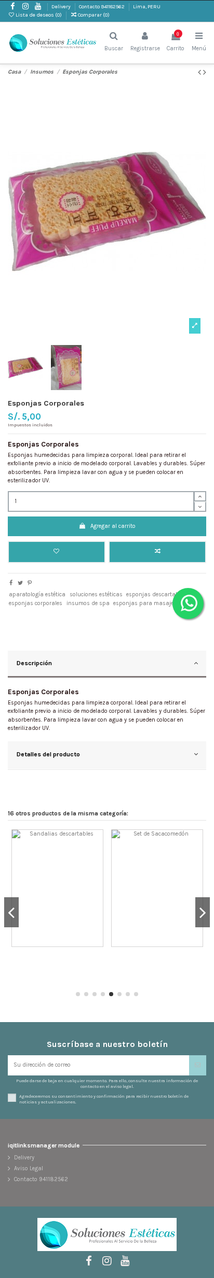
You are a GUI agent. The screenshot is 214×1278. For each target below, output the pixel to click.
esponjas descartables (156, 594)
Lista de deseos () (39, 15)
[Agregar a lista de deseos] (56, 552)
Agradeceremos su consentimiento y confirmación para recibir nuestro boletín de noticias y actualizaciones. (104, 1099)
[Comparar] (96, 860)
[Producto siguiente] (204, 72)
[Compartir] (10, 583)
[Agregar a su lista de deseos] (96, 843)
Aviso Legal (28, 1168)
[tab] (107, 665)
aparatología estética (37, 594)
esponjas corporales (35, 603)
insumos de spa (88, 603)
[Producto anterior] (200, 72)
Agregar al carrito (113, 526)
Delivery (61, 7)
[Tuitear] (20, 583)
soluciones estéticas (96, 594)
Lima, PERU (146, 7)
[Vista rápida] (96, 876)
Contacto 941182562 (102, 7)
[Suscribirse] (197, 1065)
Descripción (34, 663)
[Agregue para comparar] (157, 552)
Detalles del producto (48, 754)
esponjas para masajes (145, 603)
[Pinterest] (30, 583)
